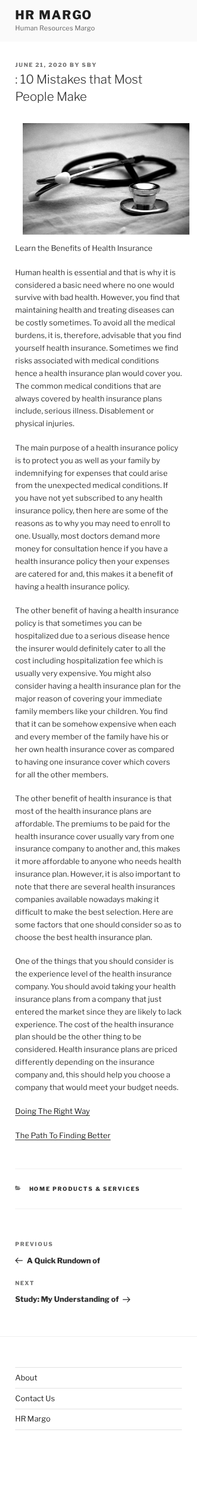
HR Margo (53, 15)
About (26, 1377)
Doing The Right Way (52, 1111)
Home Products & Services (85, 1188)
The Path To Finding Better (63, 1135)
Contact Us (35, 1398)
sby (89, 64)
